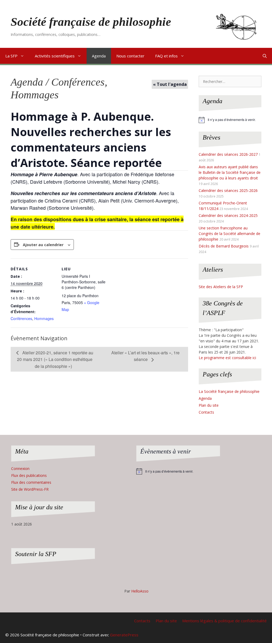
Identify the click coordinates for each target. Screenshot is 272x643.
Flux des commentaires (31, 482)
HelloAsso (139, 591)
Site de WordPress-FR (30, 489)
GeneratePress (124, 634)
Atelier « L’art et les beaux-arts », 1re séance (145, 356)
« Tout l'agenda (170, 84)
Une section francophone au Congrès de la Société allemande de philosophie (229, 233)
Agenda (99, 55)
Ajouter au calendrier (43, 244)
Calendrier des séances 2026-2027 (228, 154)
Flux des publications (29, 475)
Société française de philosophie (91, 21)
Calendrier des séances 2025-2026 (228, 190)
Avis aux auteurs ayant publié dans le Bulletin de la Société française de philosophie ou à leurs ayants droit (230, 172)
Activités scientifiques (55, 55)
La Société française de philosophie (229, 391)
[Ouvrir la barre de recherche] (264, 56)
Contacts (206, 412)
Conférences (21, 318)
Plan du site (209, 405)
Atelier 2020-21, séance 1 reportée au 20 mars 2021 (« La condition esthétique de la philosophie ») (55, 359)
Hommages (44, 318)
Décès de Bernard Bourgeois (224, 246)
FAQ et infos (166, 55)
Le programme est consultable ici (227, 357)
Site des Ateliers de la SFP (221, 286)
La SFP (11, 55)
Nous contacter (130, 55)
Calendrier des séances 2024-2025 (228, 215)
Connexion (20, 468)
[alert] (230, 120)
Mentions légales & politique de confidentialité (224, 620)
